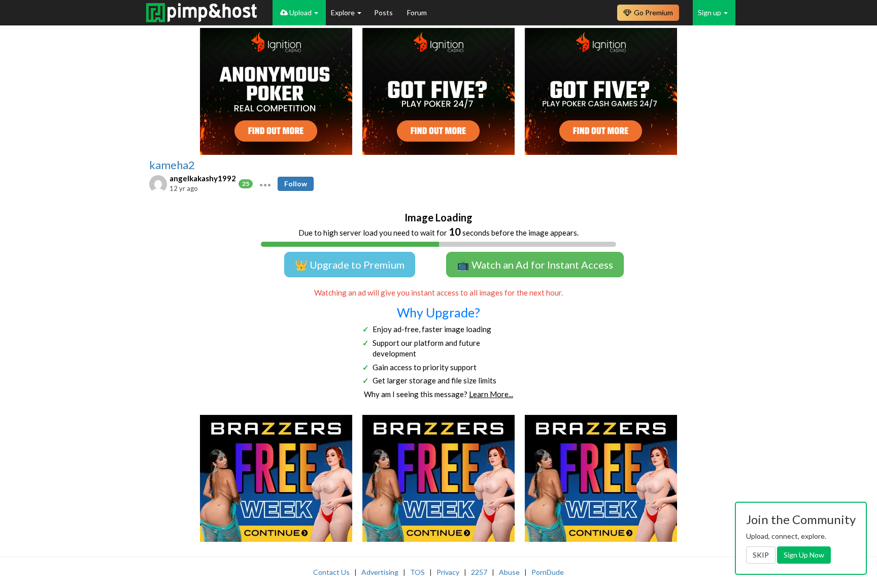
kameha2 (172, 165)
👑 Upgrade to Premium (349, 264)
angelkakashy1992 (203, 178)
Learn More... (491, 394)
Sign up (710, 12)
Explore (343, 12)
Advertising (379, 572)
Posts (384, 12)
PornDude (547, 572)
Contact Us (331, 572)
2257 (479, 572)
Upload (300, 12)
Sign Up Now (804, 554)
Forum (417, 12)
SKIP (761, 554)
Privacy (447, 572)
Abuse (509, 572)
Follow (295, 183)
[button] (265, 183)
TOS (417, 572)
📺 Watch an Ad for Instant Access (535, 264)
